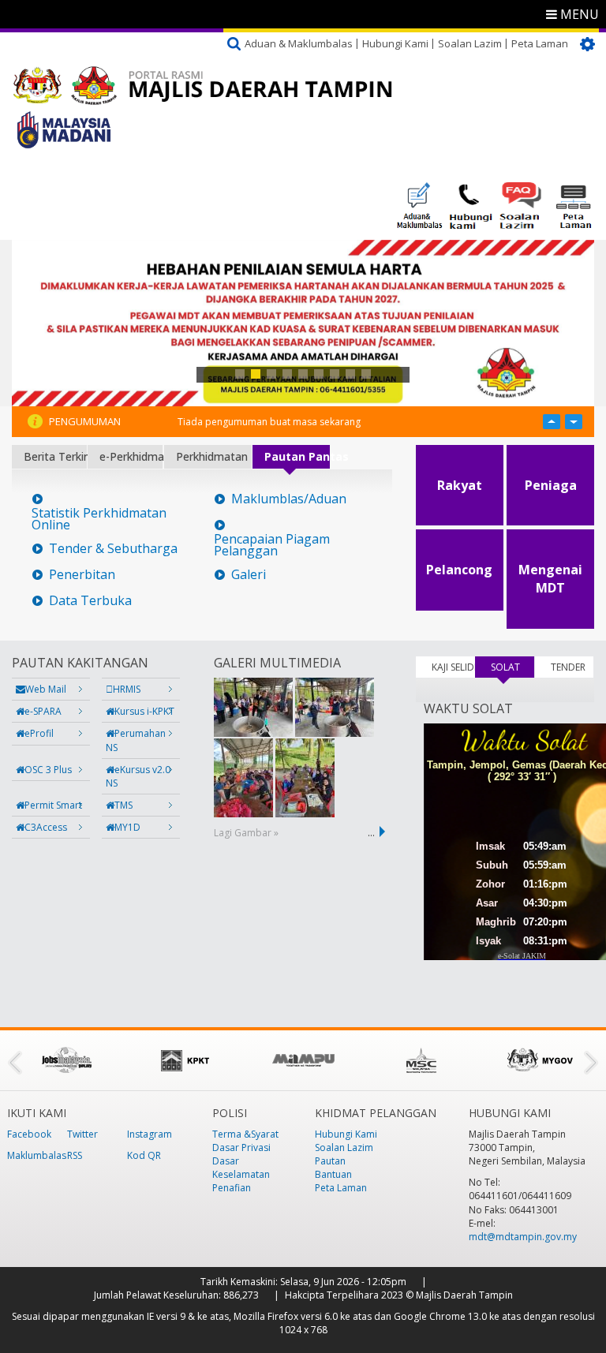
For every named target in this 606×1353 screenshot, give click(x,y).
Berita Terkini (55, 456)
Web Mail (45, 689)
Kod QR (144, 1155)
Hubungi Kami (395, 43)
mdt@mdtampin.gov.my (523, 1236)
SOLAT (512, 667)
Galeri (248, 575)
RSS (74, 1155)
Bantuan (333, 1174)
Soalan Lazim (470, 43)
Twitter (82, 1134)
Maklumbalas (36, 1155)
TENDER (568, 667)
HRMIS (126, 689)
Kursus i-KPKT (144, 711)
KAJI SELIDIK (453, 667)
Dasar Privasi (241, 1147)
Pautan (330, 1161)
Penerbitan (82, 575)
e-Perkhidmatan (131, 456)
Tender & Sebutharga (113, 549)
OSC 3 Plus (48, 769)
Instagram (149, 1134)
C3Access (45, 827)
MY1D (127, 827)
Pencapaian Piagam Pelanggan (272, 545)
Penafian (231, 1187)
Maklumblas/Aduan (288, 499)
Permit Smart (53, 805)
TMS (123, 805)
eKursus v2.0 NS (138, 776)
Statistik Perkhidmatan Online (99, 519)
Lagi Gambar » (246, 832)
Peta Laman (539, 43)
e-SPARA (43, 711)
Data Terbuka (90, 601)
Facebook (29, 1134)
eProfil (39, 733)
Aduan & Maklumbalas (299, 43)
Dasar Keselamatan (241, 1167)
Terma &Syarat (245, 1134)
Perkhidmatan (212, 456)
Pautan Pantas (297, 456)
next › (385, 831)
